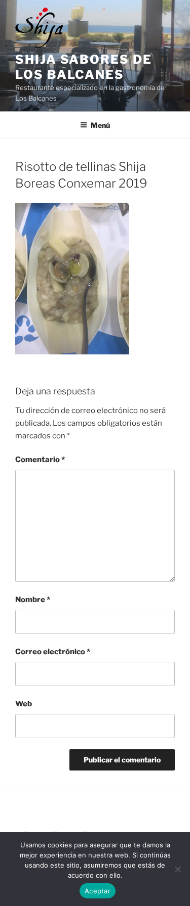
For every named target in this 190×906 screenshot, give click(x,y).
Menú (100, 125)
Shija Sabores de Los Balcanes (83, 67)
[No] (177, 869)
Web (23, 703)
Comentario (40, 459)
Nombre (32, 599)
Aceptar (97, 891)
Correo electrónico (52, 651)
